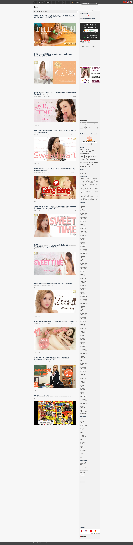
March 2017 (83, 361)
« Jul (81, 131)
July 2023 (83, 256)
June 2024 (83, 241)
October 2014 (83, 402)
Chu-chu (93, 154)
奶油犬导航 (82, 465)
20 (58, 433)
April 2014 (83, 410)
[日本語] (131, 2)
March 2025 (83, 228)
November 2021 (84, 284)
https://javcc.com (84, 15)
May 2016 (83, 375)
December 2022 (84, 266)
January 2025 (83, 231)
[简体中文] (124, 2)
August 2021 (83, 288)
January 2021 (83, 297)
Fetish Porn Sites (83, 462)
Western (94, 164)
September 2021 (84, 286)
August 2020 (83, 304)
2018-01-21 (48, 58)
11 (84, 126)
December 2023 (84, 249)
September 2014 (84, 403)
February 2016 (84, 379)
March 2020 (83, 311)
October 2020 (83, 302)
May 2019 (83, 325)
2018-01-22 (48, 19)
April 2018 (83, 343)
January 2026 (83, 214)
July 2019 (83, 322)
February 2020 (84, 313)
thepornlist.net (82, 463)
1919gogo (92, 150)
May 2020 (83, 309)
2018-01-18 (48, 210)
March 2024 (83, 245)
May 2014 (83, 409)
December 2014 (84, 399)
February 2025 (84, 229)
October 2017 (83, 352)
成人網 (68, 2)
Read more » (37, 49)
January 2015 (83, 397)
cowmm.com (82, 475)
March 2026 (83, 211)
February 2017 (84, 363)
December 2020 (84, 299)
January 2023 (83, 264)
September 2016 (84, 370)
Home (35, 2)
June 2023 (83, 257)
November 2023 (84, 250)
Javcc (36, 6)
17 (81, 127)
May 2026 (83, 209)
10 (55, 433)
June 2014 (83, 407)
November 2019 (84, 317)
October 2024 (83, 235)
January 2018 (83, 347)
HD (57, 2)
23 (97, 127)
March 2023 (83, 261)
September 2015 (84, 386)
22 (94, 127)
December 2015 (84, 382)
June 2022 (83, 274)
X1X (81, 166)
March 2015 (83, 395)
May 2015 (83, 392)
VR (60, 2)
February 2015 (84, 396)
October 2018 (83, 335)
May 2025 (83, 225)
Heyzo (88, 156)
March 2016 (83, 378)
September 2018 (84, 336)
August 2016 (83, 371)
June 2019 (83, 324)
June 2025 (83, 224)
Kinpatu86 (82, 159)
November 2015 (84, 384)
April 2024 (83, 243)
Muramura (83, 160)
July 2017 (83, 356)
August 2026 (83, 204)
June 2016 (83, 374)
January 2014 (83, 413)
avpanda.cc (82, 478)
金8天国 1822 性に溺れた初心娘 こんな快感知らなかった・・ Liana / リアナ (55, 321)
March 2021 (83, 295)
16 (97, 126)
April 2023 (83, 260)
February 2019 (84, 329)
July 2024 (83, 239)
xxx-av (84, 166)
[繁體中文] (126, 2)
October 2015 (83, 385)
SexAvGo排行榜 (83, 467)
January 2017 (83, 364)
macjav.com (82, 472)
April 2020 (83, 310)
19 (86, 127)
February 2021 (84, 296)
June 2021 (83, 291)
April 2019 (83, 327)
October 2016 (83, 368)
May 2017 (83, 359)
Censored (41, 2)
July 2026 (83, 206)
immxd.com (82, 479)
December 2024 (84, 232)
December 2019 (84, 316)
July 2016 (83, 372)
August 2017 (83, 354)
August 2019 (83, 321)
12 (86, 126)
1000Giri (87, 150)
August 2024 (83, 238)
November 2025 (84, 217)
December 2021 (84, 282)
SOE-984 (91, 162)
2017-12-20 (48, 248)
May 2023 (83, 259)
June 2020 (83, 307)
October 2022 (83, 268)
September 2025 (84, 220)
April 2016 (83, 377)
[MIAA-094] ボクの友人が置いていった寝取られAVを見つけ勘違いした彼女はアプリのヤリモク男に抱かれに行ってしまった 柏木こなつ (89, 198)
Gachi (96, 154)
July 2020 (83, 306)
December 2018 (84, 332)
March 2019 (83, 328)
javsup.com (82, 473)
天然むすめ (90, 166)
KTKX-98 (87, 159)
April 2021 (83, 293)
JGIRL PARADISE (84, 438)
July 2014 (83, 406)
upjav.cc (81, 477)
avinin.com (82, 476)
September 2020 (84, 303)
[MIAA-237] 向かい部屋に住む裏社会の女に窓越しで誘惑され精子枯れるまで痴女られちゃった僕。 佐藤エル (89, 188)
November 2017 (84, 350)
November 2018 (84, 334)
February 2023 (84, 263)
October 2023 (83, 252)
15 (94, 126)
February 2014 (84, 411)
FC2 (53, 2)
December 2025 (84, 216)
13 (89, 126)
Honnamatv (92, 156)
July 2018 (83, 339)
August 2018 (83, 338)
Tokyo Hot (83, 449)
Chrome (90, 154)
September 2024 (84, 236)
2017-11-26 (48, 361)
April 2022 (83, 277)
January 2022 (83, 281)
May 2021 (83, 292)
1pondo (82, 150)
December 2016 (84, 366)
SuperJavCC (41, 19)
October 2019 (83, 318)
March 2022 (83, 278)
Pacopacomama (85, 162)
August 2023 (83, 254)
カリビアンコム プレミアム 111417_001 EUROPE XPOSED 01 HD (52, 396)
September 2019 (84, 320)
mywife (82, 446)
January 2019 (83, 331)
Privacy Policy (83, 173)
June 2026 (83, 207)
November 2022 (84, 267)
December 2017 (84, 349)
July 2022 (83, 272)
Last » (64, 433)
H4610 (81, 156)
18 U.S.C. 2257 (84, 171)
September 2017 (84, 353)
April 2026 (83, 210)
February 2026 (84, 213)
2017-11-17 (48, 398)
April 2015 (83, 393)
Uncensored (47, 2)
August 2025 (83, 221)
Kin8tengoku (94, 158)
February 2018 (84, 346)
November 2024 (84, 234)
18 (84, 127)
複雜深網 (81, 464)
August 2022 (83, 271)
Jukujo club (87, 158)
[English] (128, 2)
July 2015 (83, 389)
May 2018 (83, 342)
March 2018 (83, 345)
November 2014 (84, 400)
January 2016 (83, 381)
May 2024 (83, 242)
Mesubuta (92, 159)
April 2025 (83, 227)
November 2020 (84, 300)
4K (63, 2)
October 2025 (83, 218)
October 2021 (83, 285)
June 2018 (83, 341)
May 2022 (83, 275)
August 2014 (83, 404)
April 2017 (83, 360)
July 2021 (83, 289)
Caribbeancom (85, 152)
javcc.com (49, 542)
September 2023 (84, 253)
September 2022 (84, 270)
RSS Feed (90, 11)
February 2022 (84, 279)
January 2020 (83, 314)
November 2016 (84, 367)
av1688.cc (82, 474)
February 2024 (84, 246)
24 (81, 128)
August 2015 (83, 388)
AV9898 (82, 424)
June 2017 (83, 357)
